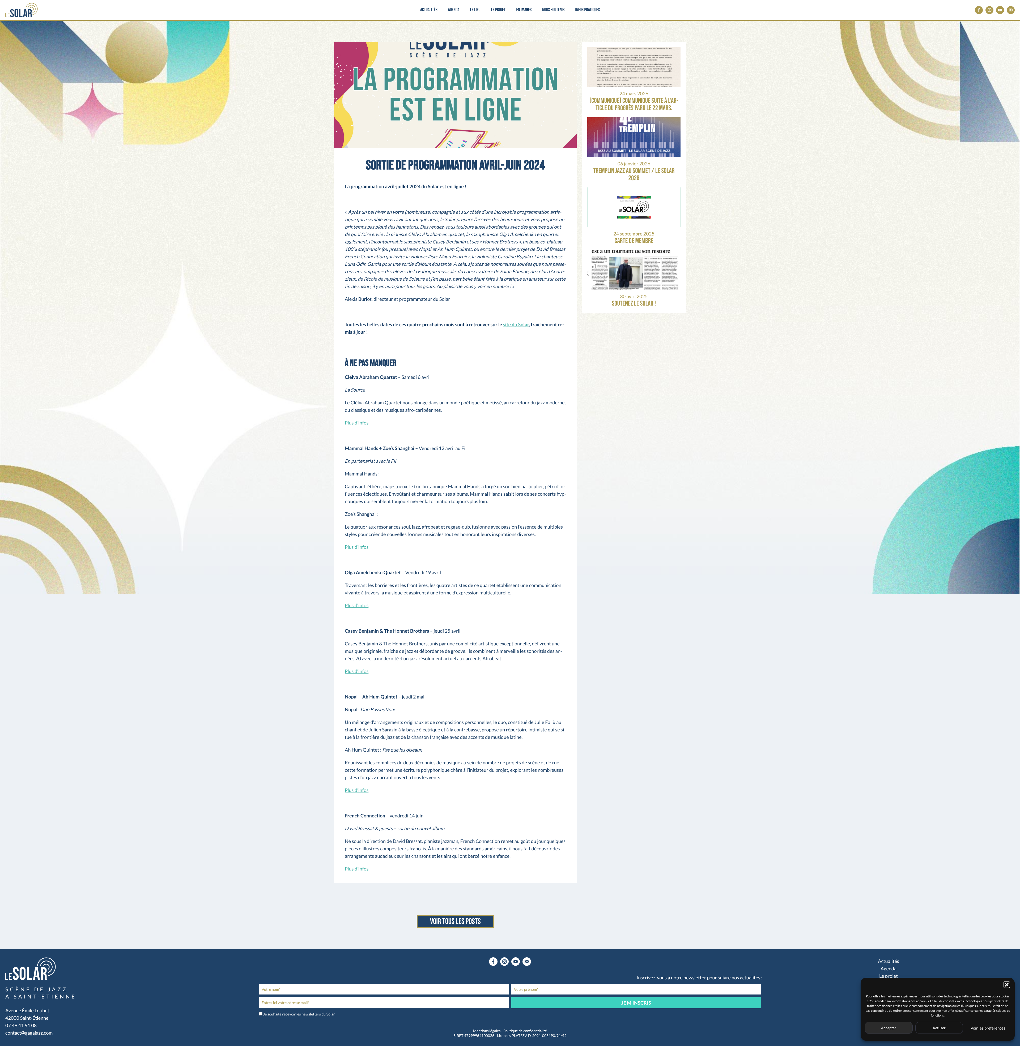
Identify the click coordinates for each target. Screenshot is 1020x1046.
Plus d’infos (356, 423)
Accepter (888, 1028)
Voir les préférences (988, 1028)
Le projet (498, 10)
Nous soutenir (553, 10)
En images (524, 10)
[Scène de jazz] (21, 10)
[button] (1006, 984)
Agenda (454, 10)
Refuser (939, 1028)
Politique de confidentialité (525, 1030)
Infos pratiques (587, 10)
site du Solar (516, 324)
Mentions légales (486, 1030)
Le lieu (475, 10)
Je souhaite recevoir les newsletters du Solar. (299, 1014)
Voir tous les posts (455, 921)
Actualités (428, 10)
